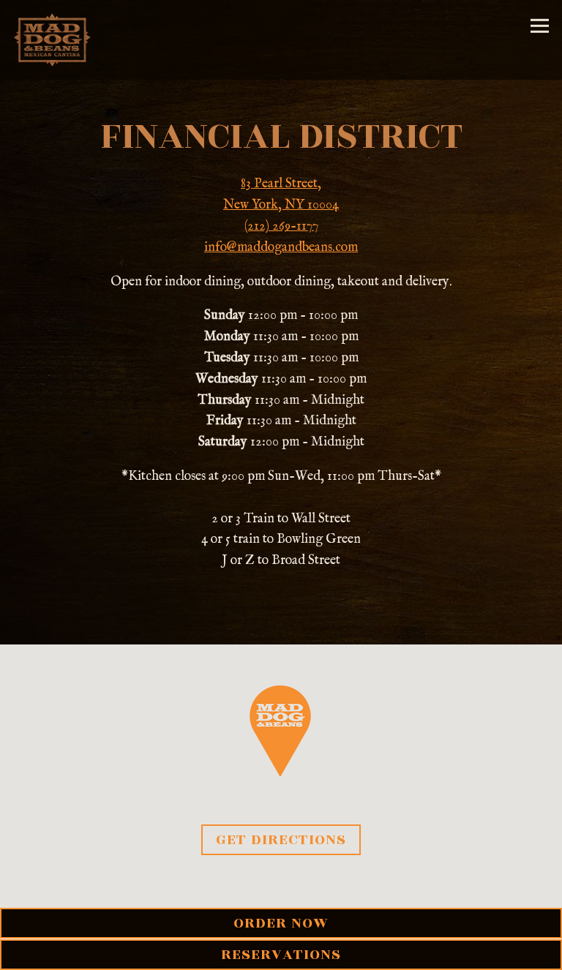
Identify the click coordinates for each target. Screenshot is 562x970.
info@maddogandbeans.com (281, 247)
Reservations (281, 954)
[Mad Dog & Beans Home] (53, 39)
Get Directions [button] (281, 839)
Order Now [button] (281, 922)
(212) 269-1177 (281, 226)
